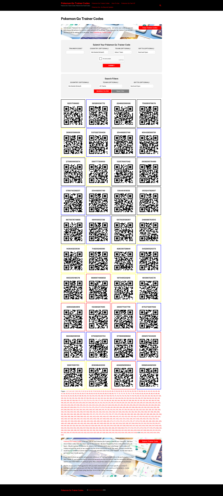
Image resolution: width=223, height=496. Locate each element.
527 (89, 426)
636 (129, 432)
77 (131, 393)
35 (133, 391)
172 (85, 400)
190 (136, 400)
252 (121, 405)
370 (90, 414)
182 (113, 400)
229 (150, 403)
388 (147, 414)
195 (150, 400)
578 (151, 428)
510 (139, 423)
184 (118, 400)
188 (130, 400)
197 (155, 400)
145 (107, 398)
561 (97, 428)
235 (68, 405)
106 (102, 396)
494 (88, 423)
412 (123, 416)
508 (133, 423)
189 (133, 400)
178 (102, 400)
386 (141, 414)
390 (154, 414)
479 (140, 421)
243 (93, 405)
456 (65, 421)
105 (99, 396)
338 (87, 412)
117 (130, 396)
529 (95, 426)
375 (106, 414)
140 (93, 398)
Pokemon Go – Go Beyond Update (102, 7)
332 (68, 412)
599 (116, 430)
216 (112, 403)
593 (97, 430)
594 (100, 430)
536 (118, 426)
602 (125, 430)
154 (133, 398)
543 (140, 426)
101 (88, 396)
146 (110, 398)
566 (113, 428)
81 (140, 393)
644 (154, 432)
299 (68, 410)
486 (62, 423)
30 (121, 391)
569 (122, 428)
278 (102, 407)
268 (71, 407)
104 (96, 396)
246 (103, 405)
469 (108, 421)
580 (157, 428)
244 (96, 405)
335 (78, 412)
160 (150, 398)
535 (114, 426)
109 (110, 396)
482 (150, 421)
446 (131, 419)
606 (138, 430)
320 (131, 410)
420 (146, 416)
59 (90, 393)
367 (81, 414)
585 (72, 430)
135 (79, 398)
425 (62, 419)
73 (121, 393)
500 (108, 423)
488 (68, 423)
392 (160, 414)
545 (146, 426)
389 (151, 414)
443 (120, 419)
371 (94, 414)
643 (151, 432)
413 (125, 416)
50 (69, 393)
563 (103, 428)
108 (107, 396)
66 (106, 393)
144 (104, 398)
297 (62, 410)
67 (108, 393)
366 (78, 414)
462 (85, 421)
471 (114, 421)
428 (71, 419)
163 (158, 398)
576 (144, 428)
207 (86, 403)
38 (140, 391)
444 (124, 419)
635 (126, 432)
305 (87, 410)
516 (156, 423)
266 (65, 407)
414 (128, 416)
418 (140, 416)
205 (80, 403)
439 (107, 419)
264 (158, 405)
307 (93, 410)
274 (90, 407)
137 (85, 398)
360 (158, 412)
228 (147, 403)
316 (120, 410)
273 (86, 407)
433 (87, 419)
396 (72, 416)
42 (149, 391)
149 (119, 398)
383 (131, 414)
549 (160, 426)
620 (79, 432)
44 (154, 391)
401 (88, 416)
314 (114, 410)
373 (100, 414)
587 (78, 430)
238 (78, 405)
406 (104, 416)
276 (96, 407)
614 (62, 432)
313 (111, 410)
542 (137, 426)
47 (62, 393)
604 (132, 430)
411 (120, 416)
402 (91, 416)
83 (144, 393)
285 (124, 407)
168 (73, 400)
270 (77, 407)
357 (148, 412)
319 (128, 410)
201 (68, 403)
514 (150, 423)
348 (120, 412)
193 (144, 400)
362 (65, 414)
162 (156, 398)
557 (84, 428)
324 (143, 410)
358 (152, 412)
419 (143, 416)
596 (107, 430)
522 (74, 426)
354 (139, 412)
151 (125, 398)
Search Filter (103, 91)
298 (65, 410)
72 (119, 393)
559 (90, 428)
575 (141, 428)
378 (116, 414)
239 (81, 405)
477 (134, 421)
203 (74, 403)
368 (84, 414)
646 (62, 435)
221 (126, 403)
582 (62, 430)
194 (147, 400)
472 (117, 421)
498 (101, 423)
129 (62, 398)
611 (154, 430)
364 (71, 414)
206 (83, 403)
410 (117, 416)
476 (130, 421)
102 (90, 396)
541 (134, 426)
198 (158, 400)
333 (71, 412)
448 (137, 419)
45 (156, 391)
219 (120, 403)
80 (138, 393)
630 (110, 432)
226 (141, 403)
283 (117, 407)
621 (82, 432)
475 (127, 421)
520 (68, 426)
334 (74, 412)
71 (117, 393)
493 (85, 423)
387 (144, 414)
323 (140, 410)
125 (152, 396)
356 (145, 412)
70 (115, 393)
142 (99, 398)
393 (62, 416)
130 (65, 398)
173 (87, 400)
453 (153, 419)
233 (62, 405)
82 (142, 393)
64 (101, 393)
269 (74, 407)
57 (85, 393)
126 (154, 396)
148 (116, 398)
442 (117, 419)
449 (141, 419)
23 (105, 391)
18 (95, 391)
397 (75, 416)
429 (75, 419)
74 (124, 393)
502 (114, 423)
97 (78, 396)
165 (65, 400)
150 (122, 398)
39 (142, 391)
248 (109, 405)
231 (156, 403)
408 (110, 416)
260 (146, 405)
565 (109, 428)
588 (81, 430)
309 (100, 410)
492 (81, 423)
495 (91, 423)
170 (79, 400)
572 (131, 428)
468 (104, 421)
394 (65, 416)
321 (134, 410)
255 (131, 405)
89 (158, 393)
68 (110, 393)
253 (125, 405)
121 (141, 396)
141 (96, 398)
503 (117, 423)
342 (100, 412)
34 (130, 391)
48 (64, 393)
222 (129, 403)
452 (150, 419)
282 (114, 407)
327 (153, 410)
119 (135, 396)
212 (101, 403)
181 (110, 400)
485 (160, 421)
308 (96, 410)
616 (68, 432)
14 (87, 391)
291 (142, 407)
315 (117, 410)
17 (93, 391)
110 (113, 396)
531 (102, 426)
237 (75, 405)
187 (127, 400)
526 (86, 426)
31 (123, 391)
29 (119, 391)
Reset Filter (120, 91)
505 (123, 423)
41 (146, 391)
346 (113, 412)
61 (94, 393)
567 (116, 428)
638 (135, 432)
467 (101, 421)
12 (83, 391)
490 (75, 423)
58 (87, 393)
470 (111, 421)
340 (94, 412)
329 (159, 410)
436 (97, 419)
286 (127, 407)
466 (98, 421)
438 (104, 419)
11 (81, 391)
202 (71, 403)
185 (121, 400)
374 (103, 414)
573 (135, 428)
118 (133, 396)
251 (119, 405)
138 (87, 398)
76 (129, 393)
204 (77, 403)
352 (132, 412)
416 (134, 416)
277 (99, 407)
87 (154, 393)
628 (104, 432)
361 (62, 414)
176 (96, 400)
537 (121, 426)
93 (68, 396)
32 (125, 391)
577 (148, 428)
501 (111, 423)
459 (75, 421)
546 (150, 426)
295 (154, 407)
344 (106, 412)
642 (148, 432)
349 (123, 412)
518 (62, 426)
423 (155, 416)
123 (146, 396)
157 (142, 398)
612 (156, 430)
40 (144, 391)
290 (139, 407)
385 (138, 414)
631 (113, 432)
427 (68, 419)
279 (105, 407)
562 (100, 428)
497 (98, 423)
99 (82, 396)
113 (120, 396)
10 (79, 391)
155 (136, 398)
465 (95, 421)
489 (72, 423)
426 (65, 419)
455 (62, 421)
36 (135, 391)
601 (123, 430)
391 (157, 414)
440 (110, 419)
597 (110, 430)
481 (147, 421)
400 (84, 416)
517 (159, 423)
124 (149, 396)
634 (122, 432)
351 (129, 412)
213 (104, 403)
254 (128, 405)
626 (98, 432)
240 (84, 405)
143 (101, 398)
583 (65, 430)
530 (99, 426)
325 (146, 410)
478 (137, 421)
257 (137, 405)
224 (135, 403)
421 (149, 416)
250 (116, 405)
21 (101, 391)
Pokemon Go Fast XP (128, 3)
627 (101, 432)
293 (148, 407)
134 (76, 398)
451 (147, 419)
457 (69, 421)
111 (115, 396)
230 (153, 403)
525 (83, 426)
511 (142, 423)
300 (71, 410)
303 (80, 410)
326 (150, 410)
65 (103, 393)
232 (159, 403)
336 (81, 412)
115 (125, 396)
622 (85, 432)
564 (106, 428)
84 (147, 393)
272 (83, 407)
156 (139, 398)
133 (73, 398)
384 (135, 414)
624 (91, 432)
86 (152, 393)
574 (138, 428)
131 (68, 398)
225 (138, 403)
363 (68, 414)
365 (75, 414)
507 (130, 423)
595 (103, 430)
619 (76, 432)
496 (95, 423)
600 (119, 430)
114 (123, 396)
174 (90, 400)
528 (92, 426)
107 (105, 396)
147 (113, 398)
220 (123, 403)
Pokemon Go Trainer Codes (100, 3)
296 (158, 407)
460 (78, 421)
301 (74, 410)
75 (126, 393)
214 (106, 403)
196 (152, 400)
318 (125, 410)
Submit (111, 65)
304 (84, 410)
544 (143, 426)
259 (143, 405)
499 (104, 423)
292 (145, 407)
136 (82, 398)
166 (68, 400)
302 (77, 410)
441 (114, 419)
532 (105, 426)
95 (73, 396)
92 (66, 396)
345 (110, 412)
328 (156, 410)
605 (135, 430)
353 (135, 412)
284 (120, 407)
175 (93, 400)
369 (87, 414)
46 (159, 391)
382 (128, 414)
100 (85, 396)
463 (88, 421)
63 (98, 393)
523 (77, 426)
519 (65, 426)
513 (148, 423)
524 (80, 426)
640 (142, 432)
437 (101, 419)
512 (145, 423)
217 (115, 403)
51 (71, 393)
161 (153, 398)
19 (97, 391)
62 (96, 393)
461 (82, 421)
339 (90, 412)
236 (71, 405)
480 (144, 421)
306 (90, 410)
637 (132, 432)
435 (94, 419)
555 (78, 428)
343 (103, 412)
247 (106, 405)
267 (68, 407)
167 (71, 400)
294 (151, 407)
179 (104, 400)
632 (116, 432)
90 (62, 396)
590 (88, 430)
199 (62, 403)
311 (106, 410)
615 (65, 432)
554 (74, 428)
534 (111, 426)
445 (127, 419)
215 (109, 403)
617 (71, 432)
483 (153, 421)
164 (62, 400)
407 (107, 416)
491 (78, 423)
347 (117, 412)
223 (132, 403)
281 (111, 407)
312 (108, 410)
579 (154, 428)
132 (70, 398)
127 (157, 396)
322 (137, 410)
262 (152, 405)
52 (73, 393)
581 (160, 428)
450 (144, 419)
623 (88, 432)
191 (138, 400)
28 (117, 391)
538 (124, 426)
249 (112, 405)
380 (122, 414)
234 (65, 405)
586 (75, 430)
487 (65, 423)
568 (119, 428)
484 (156, 421)
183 (116, 400)
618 (73, 432)
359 (155, 412)
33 (128, 391)
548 (156, 426)
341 (97, 412)
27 (114, 391)
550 (62, 428)
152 (127, 398)
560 (94, 428)
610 (151, 430)
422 (152, 416)
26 (112, 391)
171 (82, 400)
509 (136, 423)
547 (153, 426)
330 (62, 412)
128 (160, 396)
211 (98, 403)
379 (119, 414)
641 (145, 432)
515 (153, 423)
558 (87, 428)
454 (157, 419)
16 (91, 391)
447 (134, 419)
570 (125, 428)
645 (158, 432)
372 (97, 414)
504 (120, 423)
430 (78, 419)
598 (113, 430)
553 (71, 428)
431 (81, 419)
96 (75, 396)
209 (93, 403)
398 (78, 416)
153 (130, 398)
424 (159, 416)
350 (126, 412)
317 (123, 410)
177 (99, 400)
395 (69, 416)
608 (145, 430)
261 (150, 405)
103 (93, 396)
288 (133, 407)
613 (159, 430)
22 (103, 391)
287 (130, 407)
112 (118, 396)
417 (137, 416)
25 (110, 391)
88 (156, 393)
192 (141, 400)
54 (78, 393)
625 (94, 432)
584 (68, 430)
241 (87, 405)
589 (84, 430)
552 (68, 428)
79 (136, 393)
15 (89, 391)
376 (109, 414)
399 (81, 416)
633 (119, 432)
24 (108, 391)
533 (108, 426)
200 (65, 403)
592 (94, 430)
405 (101, 416)
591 (91, 430)
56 (83, 393)
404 (97, 416)
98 (80, 396)
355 (142, 412)
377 (113, 414)
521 (71, 426)
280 (108, 407)
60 (92, 393)
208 (89, 403)
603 (129, 430)
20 (99, 391)
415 (131, 416)
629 (107, 432)
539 (127, 426)
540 (130, 426)
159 (147, 398)
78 (133, 393)
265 (62, 407)
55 (80, 393)
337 (84, 412)
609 (148, 430)
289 (136, 407)
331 (65, 412)
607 (142, 430)
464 (91, 421)
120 (138, 396)
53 (75, 393)
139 (90, 398)
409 (114, 416)
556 (81, 428)
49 (67, 393)
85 (149, 393)
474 (124, 421)
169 (76, 400)
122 (143, 396)
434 (91, 419)
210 (96, 403)
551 (65, 428)
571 (129, 428)
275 (93, 407)
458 (72, 421)
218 (117, 403)
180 (107, 400)
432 (84, 419)
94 (71, 396)
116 (128, 396)
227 (144, 403)
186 (124, 400)
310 (103, 410)
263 (155, 405)
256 (134, 405)
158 (145, 398)
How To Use (115, 3)
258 (140, 405)
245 (100, 405)
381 (125, 414)
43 (151, 391)
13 (85, 391)
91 (64, 396)
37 (137, 391)
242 (90, 405)
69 (113, 393)
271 (81, 407)
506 (127, 423)
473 (120, 421)
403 (94, 416)
